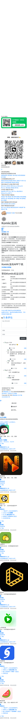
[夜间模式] (0, 400)
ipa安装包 (14, 310)
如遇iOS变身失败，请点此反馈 (8, 450)
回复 (25, 348)
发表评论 (23, 338)
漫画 (13, 213)
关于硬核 (14, 393)
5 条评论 (8, 317)
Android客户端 (5, 310)
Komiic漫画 (3, 417)
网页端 (19, 310)
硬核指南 (8, 213)
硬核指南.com (7, 391)
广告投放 (9, 393)
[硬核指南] (14, 162)
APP (11, 310)
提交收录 (4, 393)
